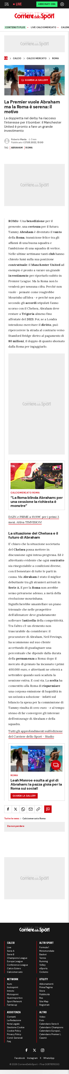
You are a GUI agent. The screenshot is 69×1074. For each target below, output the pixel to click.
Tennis (42, 958)
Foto (41, 1020)
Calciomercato (15, 972)
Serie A (10, 951)
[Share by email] (30, 809)
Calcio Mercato (37, 58)
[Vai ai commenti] (48, 809)
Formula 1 (44, 947)
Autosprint (12, 987)
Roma (55, 58)
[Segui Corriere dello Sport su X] (34, 1050)
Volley (42, 964)
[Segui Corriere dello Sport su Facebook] (26, 1050)
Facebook (20, 1058)
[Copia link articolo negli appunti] (38, 809)
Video (42, 1016)
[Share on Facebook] (8, 809)
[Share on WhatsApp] (23, 809)
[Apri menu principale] (6, 4)
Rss (41, 998)
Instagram (32, 1058)
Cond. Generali (15, 1037)
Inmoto (10, 990)
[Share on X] (15, 809)
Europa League (15, 961)
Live (19, 4)
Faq (9, 1041)
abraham (17, 147)
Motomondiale (46, 951)
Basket (43, 954)
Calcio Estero (14, 968)
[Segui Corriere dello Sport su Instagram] (43, 1050)
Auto (9, 984)
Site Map (43, 1001)
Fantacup (12, 1004)
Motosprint (12, 994)
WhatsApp (48, 1058)
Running (43, 961)
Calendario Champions (51, 1027)
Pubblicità (44, 994)
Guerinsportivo (15, 998)
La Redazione (14, 1020)
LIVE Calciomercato (43, 27)
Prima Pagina (46, 987)
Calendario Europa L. (50, 1030)
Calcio (17, 58)
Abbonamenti (46, 984)
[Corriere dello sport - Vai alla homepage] (34, 16)
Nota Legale (13, 1023)
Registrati (44, 1004)
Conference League (17, 964)
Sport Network (14, 1001)
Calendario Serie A (49, 1023)
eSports (43, 968)
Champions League (17, 958)
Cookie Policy (14, 1030)
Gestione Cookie (15, 1027)
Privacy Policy (14, 1034)
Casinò (43, 1037)
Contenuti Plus (15, 27)
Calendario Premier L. (50, 1034)
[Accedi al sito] (62, 4)
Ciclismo (43, 972)
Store (42, 990)
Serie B (10, 954)
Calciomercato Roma (25, 493)
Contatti (11, 1016)
